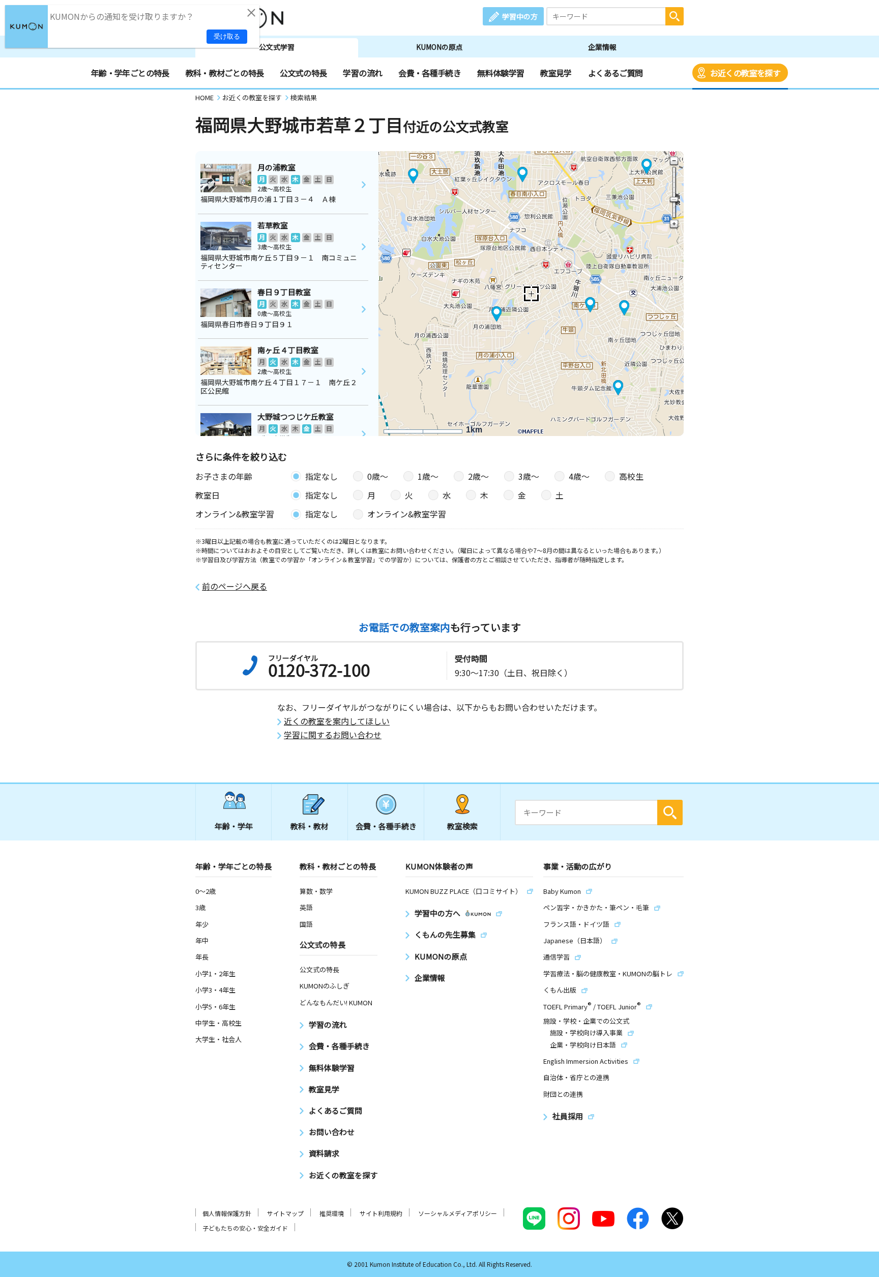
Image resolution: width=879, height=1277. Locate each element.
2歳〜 (478, 476)
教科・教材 (309, 826)
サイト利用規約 (381, 1213)
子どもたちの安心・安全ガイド (245, 1228)
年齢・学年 (234, 826)
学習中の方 (520, 16)
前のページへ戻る (234, 586)
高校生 (631, 476)
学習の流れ (362, 73)
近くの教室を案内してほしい (337, 721)
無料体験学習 (500, 73)
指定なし (321, 476)
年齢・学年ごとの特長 (130, 73)
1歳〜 (428, 476)
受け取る (227, 36)
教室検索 (462, 826)
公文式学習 (277, 47)
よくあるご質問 (615, 73)
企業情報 (602, 47)
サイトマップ (285, 1213)
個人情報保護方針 (226, 1213)
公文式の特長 (303, 73)
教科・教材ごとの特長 (225, 73)
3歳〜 (528, 476)
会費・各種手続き (429, 73)
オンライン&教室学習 (406, 514)
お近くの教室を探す (745, 73)
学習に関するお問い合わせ (333, 735)
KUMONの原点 (439, 47)
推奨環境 (331, 1213)
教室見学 (555, 73)
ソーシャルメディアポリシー (457, 1213)
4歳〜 (579, 476)
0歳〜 (377, 476)
